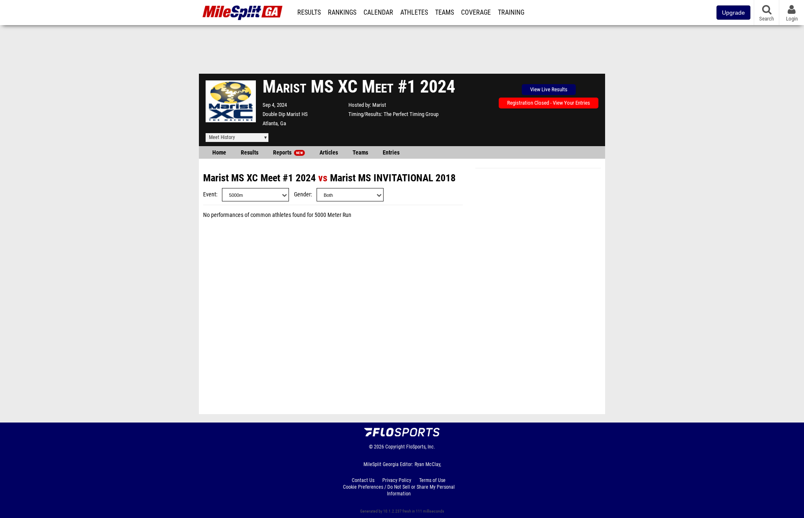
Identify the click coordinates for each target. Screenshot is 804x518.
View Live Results (548, 89)
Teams (444, 12)
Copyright (395, 447)
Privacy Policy (396, 480)
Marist (379, 105)
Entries (391, 152)
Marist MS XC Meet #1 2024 (259, 178)
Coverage (476, 12)
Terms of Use (432, 480)
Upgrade (733, 12)
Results (309, 12)
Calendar (378, 12)
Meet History (222, 137)
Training (511, 12)
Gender (302, 194)
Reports (288, 152)
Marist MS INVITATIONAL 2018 (393, 178)
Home (219, 152)
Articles (329, 152)
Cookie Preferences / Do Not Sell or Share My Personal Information (399, 490)
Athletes (414, 12)
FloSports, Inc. (420, 447)
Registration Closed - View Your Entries (548, 103)
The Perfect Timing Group (411, 114)
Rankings (342, 12)
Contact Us (363, 480)
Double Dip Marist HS (285, 114)
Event (209, 194)
